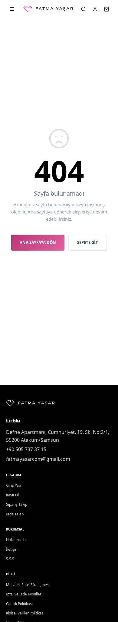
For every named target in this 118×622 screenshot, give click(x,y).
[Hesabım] (95, 9)
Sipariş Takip (16, 504)
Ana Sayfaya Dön (38, 242)
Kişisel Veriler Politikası (25, 613)
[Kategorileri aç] (12, 9)
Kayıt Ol (12, 495)
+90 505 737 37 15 (26, 449)
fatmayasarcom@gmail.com (38, 459)
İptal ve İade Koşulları (24, 594)
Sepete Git (87, 242)
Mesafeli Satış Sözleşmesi (28, 584)
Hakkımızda (16, 539)
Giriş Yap (13, 485)
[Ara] (83, 9)
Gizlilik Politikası (19, 603)
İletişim (12, 549)
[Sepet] (106, 9)
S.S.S (10, 558)
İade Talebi (15, 514)
